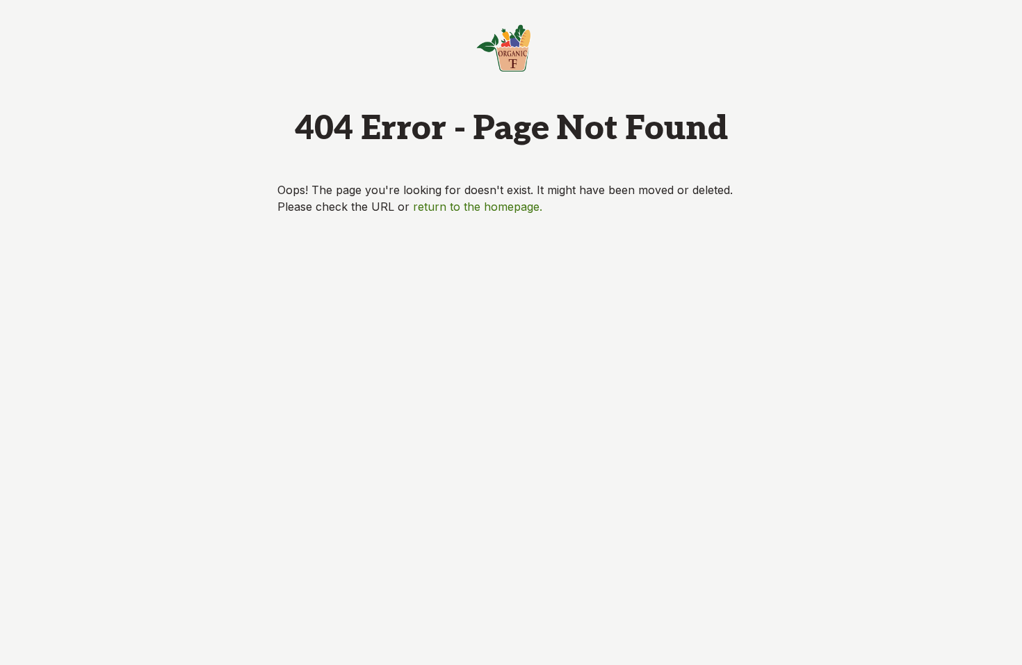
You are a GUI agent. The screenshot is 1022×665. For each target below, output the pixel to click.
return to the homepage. (477, 207)
